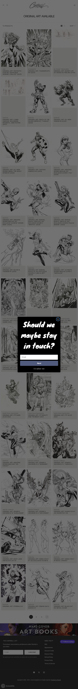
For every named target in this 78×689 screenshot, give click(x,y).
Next (39, 363)
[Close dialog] (58, 319)
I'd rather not (39, 368)
